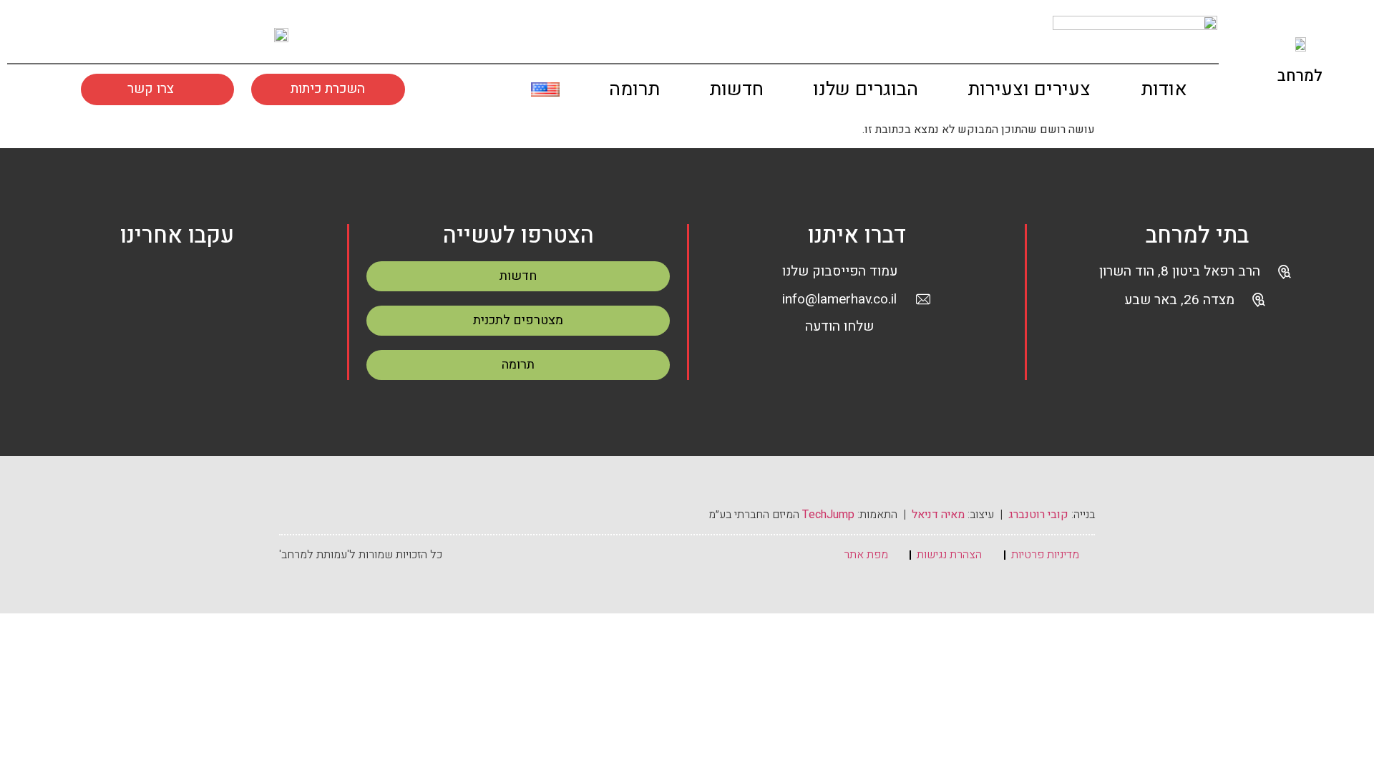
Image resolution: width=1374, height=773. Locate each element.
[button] (494, 92)
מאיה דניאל (938, 514)
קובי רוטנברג (1038, 514)
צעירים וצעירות (1029, 89)
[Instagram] (92, 34)
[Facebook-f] (52, 34)
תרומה (634, 89)
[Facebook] (144, 283)
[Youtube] (132, 34)
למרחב (1299, 75)
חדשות (736, 89)
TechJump (828, 514)
